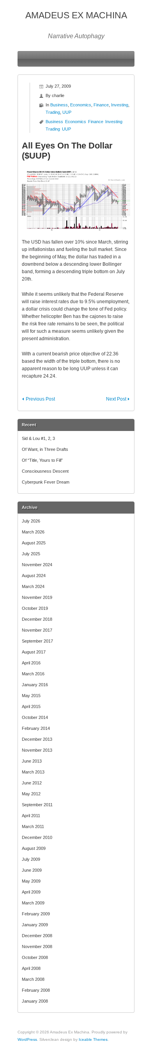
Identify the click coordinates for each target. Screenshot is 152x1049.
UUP (66, 112)
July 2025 (31, 553)
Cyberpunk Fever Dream (45, 482)
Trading (53, 112)
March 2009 (33, 903)
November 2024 (37, 564)
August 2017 (34, 652)
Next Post (116, 399)
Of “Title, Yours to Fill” (42, 460)
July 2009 (31, 859)
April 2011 (31, 815)
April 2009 (31, 892)
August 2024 (34, 575)
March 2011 (33, 826)
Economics (80, 104)
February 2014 (36, 728)
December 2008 (37, 935)
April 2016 (31, 662)
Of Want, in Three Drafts (45, 449)
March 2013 (33, 772)
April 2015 (31, 706)
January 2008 (35, 1001)
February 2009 (36, 913)
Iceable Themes (93, 1039)
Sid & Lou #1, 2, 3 (38, 438)
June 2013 (32, 761)
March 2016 (33, 673)
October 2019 (35, 608)
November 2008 (37, 946)
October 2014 (35, 717)
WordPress (27, 1039)
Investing (119, 104)
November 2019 (37, 597)
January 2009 (35, 924)
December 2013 (37, 739)
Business (59, 104)
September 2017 (37, 641)
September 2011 (37, 804)
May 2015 (31, 695)
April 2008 (31, 968)
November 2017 (37, 630)
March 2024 (33, 586)
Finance (101, 104)
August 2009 (34, 848)
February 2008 (36, 990)
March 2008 (33, 979)
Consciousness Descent (45, 471)
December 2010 (37, 837)
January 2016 (35, 684)
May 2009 (31, 881)
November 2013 (37, 750)
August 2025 (34, 542)
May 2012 (31, 793)
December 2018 (37, 619)
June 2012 (32, 783)
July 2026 (31, 521)
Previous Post (40, 399)
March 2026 (33, 532)
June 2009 (32, 870)
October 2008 (35, 957)
